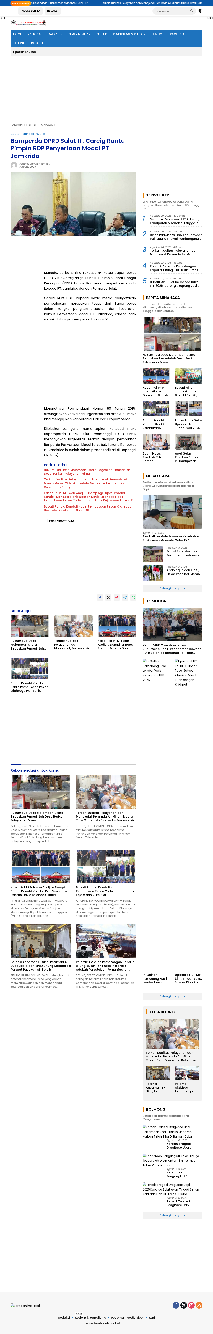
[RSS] (199, 1305)
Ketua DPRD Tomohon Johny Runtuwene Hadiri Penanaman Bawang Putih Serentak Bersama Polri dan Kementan (172, 649)
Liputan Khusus (24, 52)
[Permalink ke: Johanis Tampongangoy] (14, 165)
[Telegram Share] (125, 597)
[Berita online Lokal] (28, 23)
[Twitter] (183, 1305)
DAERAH (53, 34)
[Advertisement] (106, 89)
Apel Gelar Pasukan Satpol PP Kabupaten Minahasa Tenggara (187, 457)
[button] (192, 10)
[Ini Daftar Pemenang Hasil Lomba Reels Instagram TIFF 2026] (156, 815)
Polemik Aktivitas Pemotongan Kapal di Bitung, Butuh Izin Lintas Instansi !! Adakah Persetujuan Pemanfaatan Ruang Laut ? (105, 966)
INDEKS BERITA (30, 11)
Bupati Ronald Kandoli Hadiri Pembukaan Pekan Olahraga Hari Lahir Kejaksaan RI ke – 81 (88, 508)
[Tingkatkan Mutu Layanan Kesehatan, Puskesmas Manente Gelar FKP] (172, 512)
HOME (17, 34)
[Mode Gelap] (200, 11)
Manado (28, 134)
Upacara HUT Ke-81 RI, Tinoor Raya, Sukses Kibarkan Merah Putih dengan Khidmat (188, 978)
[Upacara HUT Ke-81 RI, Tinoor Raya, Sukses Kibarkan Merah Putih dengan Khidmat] (188, 815)
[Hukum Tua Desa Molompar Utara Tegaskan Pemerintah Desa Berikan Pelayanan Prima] (30, 626)
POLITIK (101, 34)
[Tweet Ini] (108, 597)
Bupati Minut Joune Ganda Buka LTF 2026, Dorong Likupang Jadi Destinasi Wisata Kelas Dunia (174, 284)
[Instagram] (191, 1305)
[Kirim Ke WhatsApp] (133, 597)
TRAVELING (176, 34)
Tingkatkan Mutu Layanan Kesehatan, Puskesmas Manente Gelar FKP (171, 538)
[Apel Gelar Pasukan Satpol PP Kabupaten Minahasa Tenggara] (188, 442)
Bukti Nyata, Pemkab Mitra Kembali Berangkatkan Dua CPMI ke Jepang (153, 457)
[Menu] (13, 11)
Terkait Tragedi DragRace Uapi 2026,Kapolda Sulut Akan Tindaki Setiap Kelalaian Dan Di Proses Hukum (184, 1203)
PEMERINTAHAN (79, 34)
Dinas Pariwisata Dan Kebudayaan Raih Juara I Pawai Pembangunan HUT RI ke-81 (176, 237)
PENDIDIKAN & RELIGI (128, 34)
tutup (79, 1314)
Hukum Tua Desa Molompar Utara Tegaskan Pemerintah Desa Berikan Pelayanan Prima (87, 472)
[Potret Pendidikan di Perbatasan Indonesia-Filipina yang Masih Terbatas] (153, 554)
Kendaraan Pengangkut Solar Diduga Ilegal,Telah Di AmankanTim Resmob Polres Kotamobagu (183, 1174)
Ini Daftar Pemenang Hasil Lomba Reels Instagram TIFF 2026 (155, 978)
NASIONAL (34, 34)
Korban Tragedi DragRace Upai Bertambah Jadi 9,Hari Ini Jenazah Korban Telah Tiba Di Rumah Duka (184, 1145)
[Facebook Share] (100, 597)
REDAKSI (52, 11)
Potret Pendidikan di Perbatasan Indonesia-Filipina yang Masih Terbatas (184, 553)
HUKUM (157, 34)
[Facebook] (176, 1305)
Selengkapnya (171, 588)
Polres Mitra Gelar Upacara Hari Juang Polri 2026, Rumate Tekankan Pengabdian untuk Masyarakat (188, 424)
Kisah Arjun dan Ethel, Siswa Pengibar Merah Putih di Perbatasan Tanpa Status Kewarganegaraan (183, 572)
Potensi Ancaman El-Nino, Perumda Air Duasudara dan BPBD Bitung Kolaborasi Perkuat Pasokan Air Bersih (41, 966)
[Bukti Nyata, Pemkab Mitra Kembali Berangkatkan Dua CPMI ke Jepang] (156, 442)
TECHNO (19, 43)
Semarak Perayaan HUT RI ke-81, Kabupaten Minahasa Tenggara (174, 221)
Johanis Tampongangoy (34, 164)
